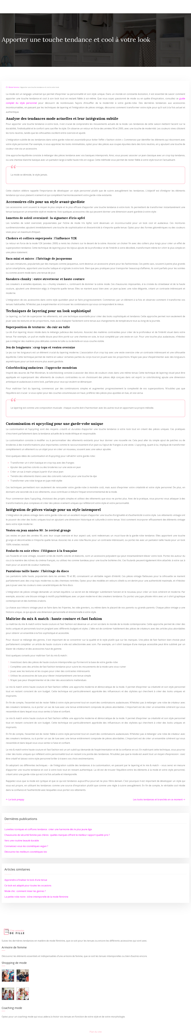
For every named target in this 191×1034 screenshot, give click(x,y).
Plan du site (95, 1031)
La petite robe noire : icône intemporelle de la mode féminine (36, 896)
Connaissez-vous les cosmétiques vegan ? (26, 846)
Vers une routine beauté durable (21, 840)
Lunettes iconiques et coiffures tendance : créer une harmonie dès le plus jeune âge (48, 829)
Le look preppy (16, 799)
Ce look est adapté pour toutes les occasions (27, 885)
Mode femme (14, 87)
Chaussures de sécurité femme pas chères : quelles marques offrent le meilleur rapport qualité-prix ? (57, 834)
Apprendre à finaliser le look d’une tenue (25, 879)
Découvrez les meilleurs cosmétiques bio (25, 851)
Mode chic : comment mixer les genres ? (25, 891)
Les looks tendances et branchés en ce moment (158, 799)
